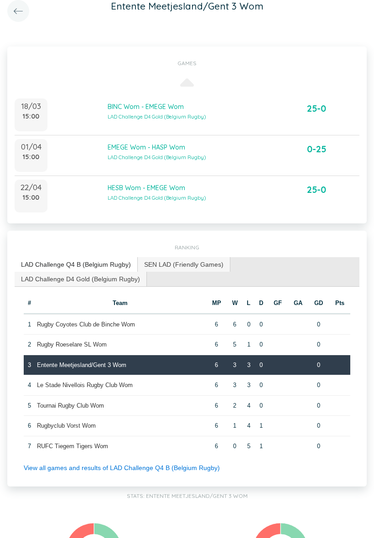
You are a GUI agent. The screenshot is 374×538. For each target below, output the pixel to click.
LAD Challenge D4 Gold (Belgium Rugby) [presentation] (80, 279)
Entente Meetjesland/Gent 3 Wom (81, 365)
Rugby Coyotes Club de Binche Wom (86, 324)
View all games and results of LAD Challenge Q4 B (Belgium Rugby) (122, 467)
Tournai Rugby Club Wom (70, 405)
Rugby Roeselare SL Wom (72, 344)
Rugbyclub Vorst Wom (66, 425)
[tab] (76, 264)
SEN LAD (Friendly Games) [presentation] (183, 264)
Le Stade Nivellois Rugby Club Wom (85, 385)
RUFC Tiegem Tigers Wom (72, 446)
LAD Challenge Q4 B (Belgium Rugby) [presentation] (76, 264)
